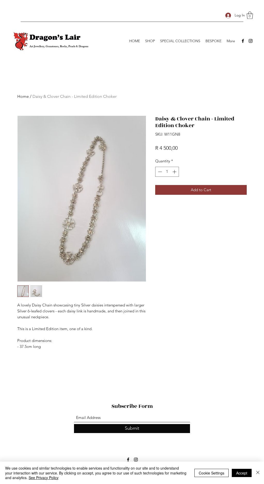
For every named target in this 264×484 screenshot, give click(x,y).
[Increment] (174, 172)
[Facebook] (242, 40)
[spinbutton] (167, 172)
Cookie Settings (211, 473)
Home (23, 96)
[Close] (258, 473)
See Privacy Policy (44, 477)
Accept (241, 473)
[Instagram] (250, 40)
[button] (250, 15)
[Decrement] (159, 172)
